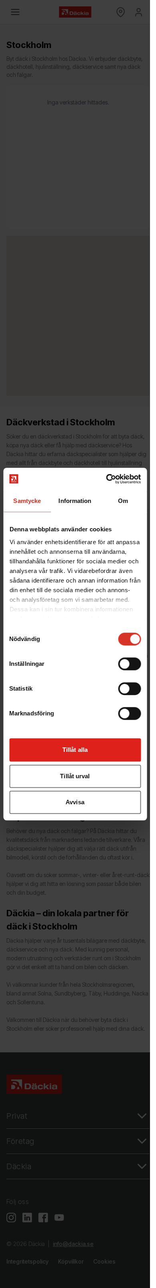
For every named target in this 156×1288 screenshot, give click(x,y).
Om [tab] (123, 500)
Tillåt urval (75, 776)
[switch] (129, 663)
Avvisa (75, 802)
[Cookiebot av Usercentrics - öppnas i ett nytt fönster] (107, 479)
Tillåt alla (75, 749)
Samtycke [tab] (27, 500)
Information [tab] (74, 500)
